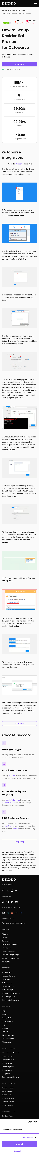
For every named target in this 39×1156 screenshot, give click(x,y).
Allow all (19, 1144)
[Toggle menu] (35, 3)
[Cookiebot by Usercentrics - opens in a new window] (28, 1122)
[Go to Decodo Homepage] (9, 3)
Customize (18, 1151)
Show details (28, 1137)
